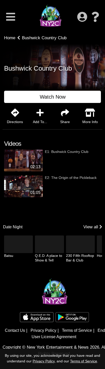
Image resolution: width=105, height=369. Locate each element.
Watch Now (52, 97)
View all (91, 227)
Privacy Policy (43, 330)
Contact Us (15, 330)
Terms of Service (77, 330)
